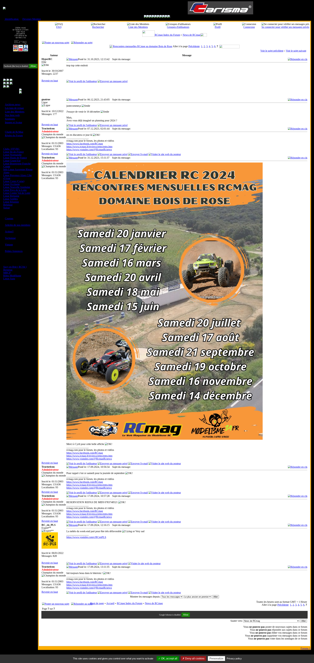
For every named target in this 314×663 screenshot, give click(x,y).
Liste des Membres (14, 111)
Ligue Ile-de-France (13, 151)
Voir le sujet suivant (296, 50)
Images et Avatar (13, 122)
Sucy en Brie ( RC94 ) (14, 266)
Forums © (306, 648)
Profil (217, 27)
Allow (33, 66)
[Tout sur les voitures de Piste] (158, 16)
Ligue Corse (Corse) (13, 181)
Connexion (249, 27)
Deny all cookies (194, 658)
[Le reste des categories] (166, 16)
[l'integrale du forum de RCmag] (145, 16)
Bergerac (8, 269)
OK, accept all (168, 658)
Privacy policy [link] (234, 658)
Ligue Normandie (12, 154)
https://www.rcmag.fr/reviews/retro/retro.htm (89, 146)
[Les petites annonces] (168, 16)
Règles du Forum (14, 135)
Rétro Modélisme (12, 275)
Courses (9, 218)
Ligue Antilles (10, 198)
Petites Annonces (14, 251)
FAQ (58, 27)
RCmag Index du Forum (167, 34)
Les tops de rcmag (14, 108)
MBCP (7, 272)
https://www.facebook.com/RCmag (84, 143)
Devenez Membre (31, 19)
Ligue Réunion (11, 201)
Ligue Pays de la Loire (15, 190)
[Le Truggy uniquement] (155, 16)
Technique (10, 238)
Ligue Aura (9, 278)
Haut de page (97, 603)
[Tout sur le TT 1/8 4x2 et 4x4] (150, 16)
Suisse (6, 207)
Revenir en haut (50, 80)
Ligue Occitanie (11, 184)
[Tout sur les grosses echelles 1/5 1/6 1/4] (163, 16)
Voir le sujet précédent (271, 50)
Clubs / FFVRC (11, 148)
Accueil (110, 603)
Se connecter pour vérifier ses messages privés (285, 27)
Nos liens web (12, 115)
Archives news (12, 104)
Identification (11, 19)
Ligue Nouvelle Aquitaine (16, 187)
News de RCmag (192, 34)
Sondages (10, 118)
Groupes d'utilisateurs (178, 27)
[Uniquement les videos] (148, 16)
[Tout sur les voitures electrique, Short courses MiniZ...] (161, 16)
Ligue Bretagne (11, 196)
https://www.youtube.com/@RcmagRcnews (89, 149)
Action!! (9, 231)
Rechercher (98, 27)
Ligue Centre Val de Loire (16, 193)
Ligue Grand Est (11, 160)
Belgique (8, 204)
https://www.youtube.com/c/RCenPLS (86, 537)
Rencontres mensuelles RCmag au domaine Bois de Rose (142, 46)
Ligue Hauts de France (15, 157)
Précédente (194, 46)
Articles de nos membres (17, 225)
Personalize (216, 658)
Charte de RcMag (14, 132)
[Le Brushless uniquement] (153, 16)
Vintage (9, 244)
